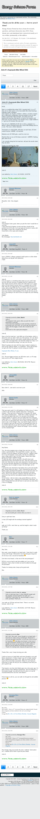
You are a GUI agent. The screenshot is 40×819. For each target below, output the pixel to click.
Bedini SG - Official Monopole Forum (11, 56)
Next (35, 86)
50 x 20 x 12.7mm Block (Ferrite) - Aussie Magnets (22, 714)
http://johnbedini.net (16, 237)
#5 (37, 276)
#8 (37, 407)
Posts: (23, 97)
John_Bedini (13, 209)
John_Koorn (13, 92)
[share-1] (37, 98)
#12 (37, 587)
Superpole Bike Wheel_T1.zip (10, 351)
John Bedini (22, 54)
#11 (37, 546)
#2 (37, 198)
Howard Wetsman (15, 188)
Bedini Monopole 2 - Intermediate (29, 56)
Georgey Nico (13, 695)
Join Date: (12, 97)
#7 (37, 384)
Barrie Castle (13, 397)
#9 (37, 444)
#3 (37, 219)
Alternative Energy (13, 54)
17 (29, 86)
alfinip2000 (13, 375)
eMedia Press (11, 18)
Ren (10, 537)
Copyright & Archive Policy (12, 785)
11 (23, 86)
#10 (37, 507)
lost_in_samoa (14, 497)
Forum (6, 54)
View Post (26, 317)
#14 (37, 705)
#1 (37, 102)
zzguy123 (12, 244)
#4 (37, 253)
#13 (37, 630)
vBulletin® (30, 780)
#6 (37, 313)
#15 (37, 731)
